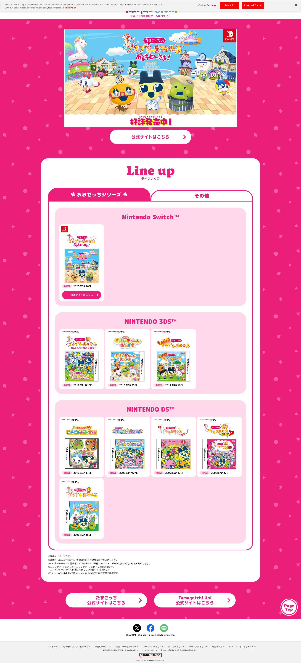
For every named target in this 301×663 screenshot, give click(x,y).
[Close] (296, 5)
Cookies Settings (207, 5)
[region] (150, 5)
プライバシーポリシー (153, 646)
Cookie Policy (69, 7)
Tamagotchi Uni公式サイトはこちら (195, 600)
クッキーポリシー (176, 646)
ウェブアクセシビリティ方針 (242, 646)
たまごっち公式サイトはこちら (106, 600)
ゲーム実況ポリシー (198, 646)
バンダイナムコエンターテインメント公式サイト (67, 646)
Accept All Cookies (253, 5)
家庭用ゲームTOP (103, 646)
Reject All (229, 5)
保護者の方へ (218, 646)
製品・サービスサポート (127, 646)
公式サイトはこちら (150, 137)
